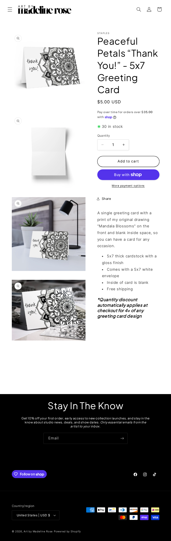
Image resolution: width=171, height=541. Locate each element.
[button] (10, 9)
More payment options (128, 185)
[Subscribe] (122, 438)
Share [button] (106, 199)
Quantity (103, 135)
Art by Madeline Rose (38, 531)
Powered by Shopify (67, 531)
